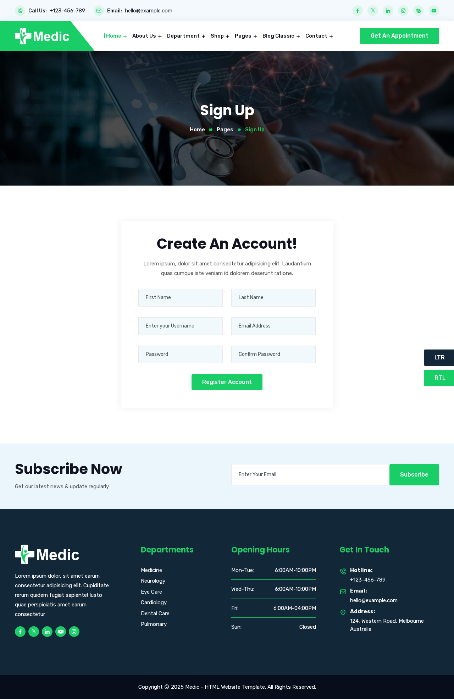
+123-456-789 (67, 10)
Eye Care (151, 592)
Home (114, 36)
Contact (316, 36)
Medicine (151, 570)
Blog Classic (278, 36)
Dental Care (155, 613)
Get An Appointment (399, 35)
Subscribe (414, 474)
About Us (144, 36)
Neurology (153, 581)
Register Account (227, 382)
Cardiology (154, 602)
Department (184, 36)
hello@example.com (148, 10)
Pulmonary (154, 624)
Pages (244, 36)
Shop (218, 36)
